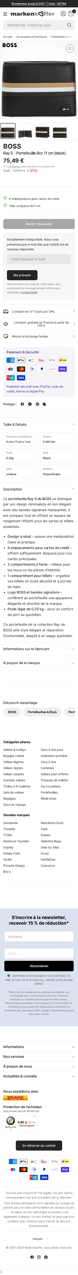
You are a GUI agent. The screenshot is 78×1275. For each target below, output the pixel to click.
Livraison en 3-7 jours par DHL (33, 311)
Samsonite (10, 823)
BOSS (12, 146)
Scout (45, 853)
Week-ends (48, 798)
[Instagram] (39, 1257)
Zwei (44, 829)
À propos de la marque (21, 663)
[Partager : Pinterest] (37, 404)
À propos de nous (17, 1066)
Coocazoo (48, 865)
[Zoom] (70, 49)
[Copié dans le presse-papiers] (44, 404)
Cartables (47, 768)
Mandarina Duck (52, 823)
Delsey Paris (11, 853)
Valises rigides (13, 768)
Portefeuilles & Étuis (63, 37)
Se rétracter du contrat (38, 1145)
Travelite (9, 829)
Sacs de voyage (14, 804)
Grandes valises (14, 780)
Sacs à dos (48, 762)
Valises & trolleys (14, 749)
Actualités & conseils (20, 1076)
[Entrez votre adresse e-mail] (39, 966)
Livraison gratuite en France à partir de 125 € (41, 323)
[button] (63, 146)
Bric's (7, 871)
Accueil (7, 37)
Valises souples (13, 774)
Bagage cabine (13, 756)
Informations (13, 1046)
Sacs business (50, 786)
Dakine (45, 835)
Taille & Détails (14, 424)
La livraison (14, 166)
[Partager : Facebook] (22, 404)
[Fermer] (1, 1272)
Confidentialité (28, 292)
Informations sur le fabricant (26, 649)
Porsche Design (14, 865)
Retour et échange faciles (30, 336)
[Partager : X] (30, 404)
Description (12, 489)
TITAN (7, 835)
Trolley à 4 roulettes (17, 786)
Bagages (9, 798)
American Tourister (16, 841)
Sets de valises (13, 792)
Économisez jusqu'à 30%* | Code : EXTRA (39, 3)
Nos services (13, 1056)
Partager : (10, 404)
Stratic (7, 859)
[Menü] (34, 1117)
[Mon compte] (63, 13)
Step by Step (50, 847)
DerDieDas (48, 859)
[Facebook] (32, 1257)
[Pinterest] (45, 1257)
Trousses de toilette (54, 780)
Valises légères (13, 762)
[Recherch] (69, 25)
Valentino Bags (51, 841)
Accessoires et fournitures (31, 37)
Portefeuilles (49, 792)
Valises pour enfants (54, 774)
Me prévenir (22, 275)
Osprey (8, 847)
